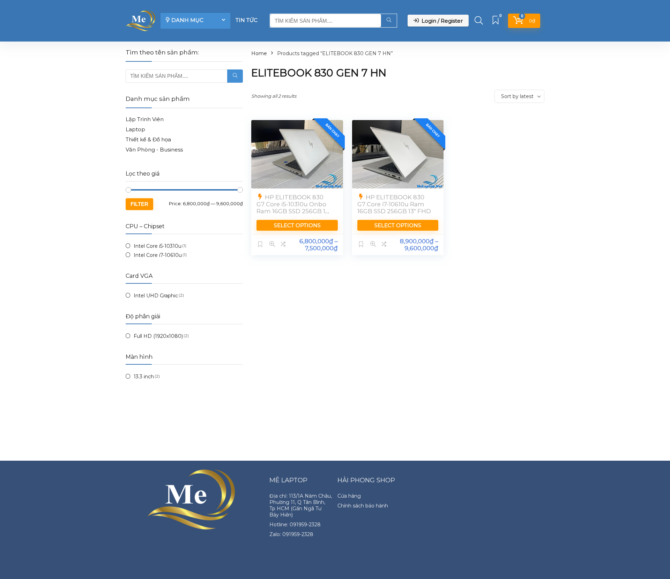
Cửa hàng (349, 496)
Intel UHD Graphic (156, 295)
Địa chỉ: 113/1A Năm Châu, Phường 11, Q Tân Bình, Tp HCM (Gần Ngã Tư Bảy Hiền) (300, 505)
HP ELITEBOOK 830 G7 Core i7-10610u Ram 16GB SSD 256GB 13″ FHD (394, 204)
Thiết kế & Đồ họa (148, 139)
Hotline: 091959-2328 (295, 524)
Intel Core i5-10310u (157, 246)
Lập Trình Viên (145, 119)
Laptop (135, 129)
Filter (139, 204)
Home (259, 53)
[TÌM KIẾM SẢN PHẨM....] (389, 20)
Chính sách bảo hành (362, 506)
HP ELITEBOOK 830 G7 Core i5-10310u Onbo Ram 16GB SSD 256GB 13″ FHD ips (293, 208)
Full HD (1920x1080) (158, 336)
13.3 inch (144, 376)
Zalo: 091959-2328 (291, 534)
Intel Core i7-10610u (158, 255)
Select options (297, 225)
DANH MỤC (187, 20)
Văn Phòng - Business (154, 149)
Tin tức (247, 20)
